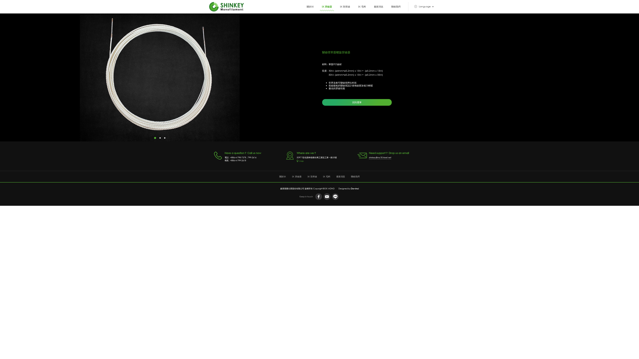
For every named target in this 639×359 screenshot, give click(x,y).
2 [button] (160, 138)
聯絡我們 (396, 6)
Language (425, 6)
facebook (318, 196)
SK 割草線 (345, 6)
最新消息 (378, 6)
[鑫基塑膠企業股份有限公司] (226, 6)
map (301, 161)
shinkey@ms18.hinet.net (380, 157)
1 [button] (155, 138)
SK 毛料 (362, 6)
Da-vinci (355, 188)
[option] (160, 77)
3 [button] (164, 138)
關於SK (310, 6)
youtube (327, 196)
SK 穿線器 (327, 6)
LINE (335, 196)
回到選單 (357, 102)
